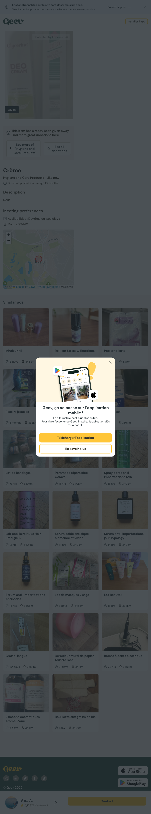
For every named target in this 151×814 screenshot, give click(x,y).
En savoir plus (75, 449)
